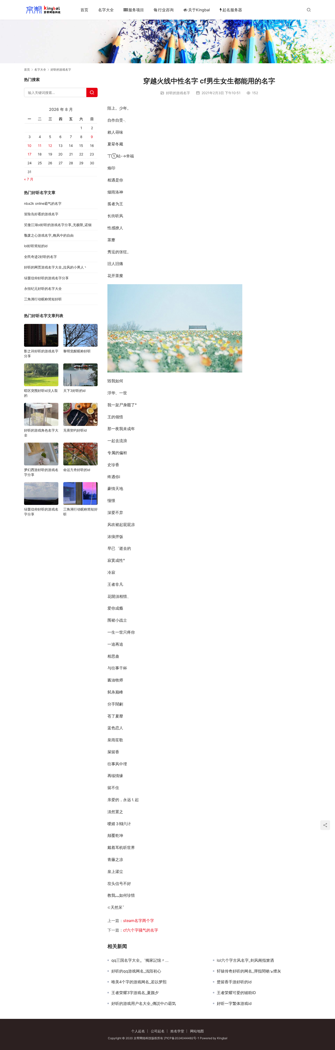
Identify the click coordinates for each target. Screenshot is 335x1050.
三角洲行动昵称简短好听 (43, 299)
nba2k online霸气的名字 (43, 203)
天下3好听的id (74, 390)
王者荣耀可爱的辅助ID (236, 992)
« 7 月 (28, 179)
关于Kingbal (199, 9)
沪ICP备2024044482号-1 (182, 1038)
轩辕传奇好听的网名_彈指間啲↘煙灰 (249, 971)
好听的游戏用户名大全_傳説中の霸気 (143, 1003)
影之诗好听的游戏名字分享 (41, 353)
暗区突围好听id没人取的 (41, 392)
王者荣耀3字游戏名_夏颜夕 (135, 992)
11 (39, 145)
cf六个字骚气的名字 (140, 930)
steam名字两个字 (138, 920)
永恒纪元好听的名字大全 (43, 288)
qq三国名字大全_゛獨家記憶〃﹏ (140, 960)
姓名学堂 (177, 1031)
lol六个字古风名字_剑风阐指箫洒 (245, 960)
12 (50, 145)
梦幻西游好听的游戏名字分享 (41, 472)
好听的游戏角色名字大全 (41, 432)
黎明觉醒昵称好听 (77, 351)
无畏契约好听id (75, 430)
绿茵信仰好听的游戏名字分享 (46, 278)
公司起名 (158, 1031)
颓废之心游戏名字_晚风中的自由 (49, 235)
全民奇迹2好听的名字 (40, 257)
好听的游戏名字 (178, 93)
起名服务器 (232, 9)
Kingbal (222, 1038)
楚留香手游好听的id (234, 982)
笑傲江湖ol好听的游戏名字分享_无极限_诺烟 (57, 225)
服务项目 (136, 9)
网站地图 (197, 1031)
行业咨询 (166, 9)
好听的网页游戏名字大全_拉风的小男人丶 (55, 267)
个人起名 (138, 1031)
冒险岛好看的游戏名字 (41, 214)
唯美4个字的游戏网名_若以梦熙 (139, 982)
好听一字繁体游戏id (234, 1003)
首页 (84, 9)
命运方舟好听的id (76, 470)
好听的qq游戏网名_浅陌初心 (136, 971)
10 (29, 145)
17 (29, 154)
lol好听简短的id (36, 246)
